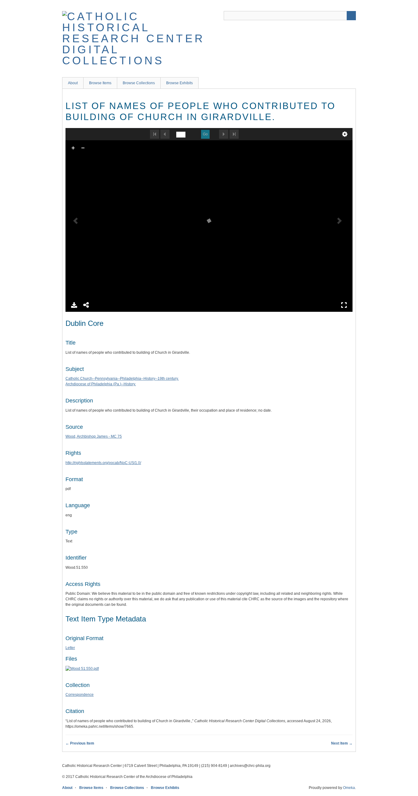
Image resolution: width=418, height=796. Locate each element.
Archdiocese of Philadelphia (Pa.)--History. (100, 384)
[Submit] (351, 15)
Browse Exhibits (179, 83)
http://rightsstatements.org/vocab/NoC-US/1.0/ (103, 463)
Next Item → (342, 743)
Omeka (349, 788)
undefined (345, 134)
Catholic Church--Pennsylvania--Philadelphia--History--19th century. (122, 378)
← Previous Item (79, 743)
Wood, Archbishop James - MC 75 (93, 436)
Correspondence (79, 694)
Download (74, 305)
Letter (70, 648)
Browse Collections (139, 83)
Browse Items (100, 83)
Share (86, 305)
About (73, 83)
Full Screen (344, 305)
